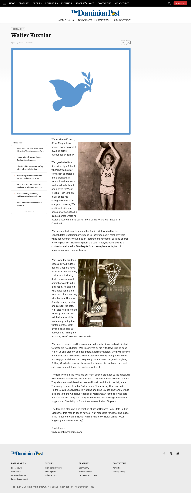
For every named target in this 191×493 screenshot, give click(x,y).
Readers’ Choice (85, 3)
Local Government (19, 479)
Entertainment (85, 471)
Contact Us (104, 3)
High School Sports (53, 468)
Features (24, 3)
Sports (37, 3)
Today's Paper (85, 20)
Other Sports (51, 475)
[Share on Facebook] (123, 43)
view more (28, 211)
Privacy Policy (119, 471)
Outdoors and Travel (88, 475)
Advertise (117, 468)
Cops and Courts (18, 475)
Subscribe (180, 3)
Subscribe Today (122, 20)
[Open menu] (4, 3)
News (12, 3)
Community (84, 468)
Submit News (103, 20)
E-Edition (66, 3)
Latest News (18, 463)
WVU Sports (50, 471)
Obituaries (51, 3)
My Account (122, 3)
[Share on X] (128, 43)
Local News (16, 468)
